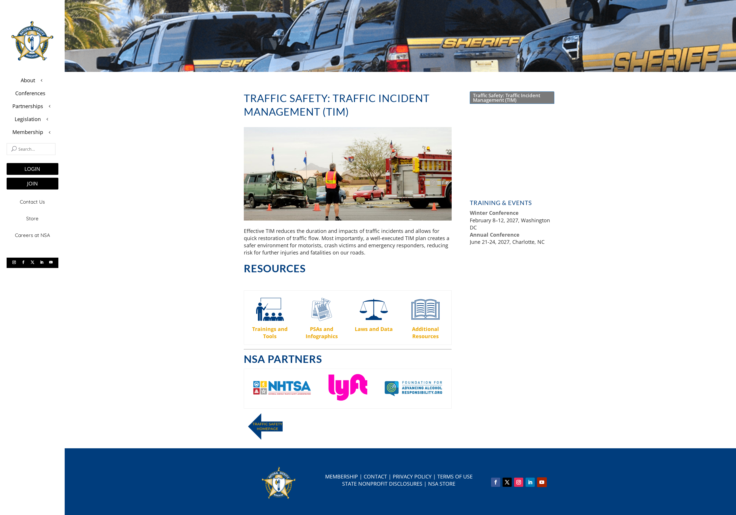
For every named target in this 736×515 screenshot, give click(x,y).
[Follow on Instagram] (14, 262)
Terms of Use (455, 476)
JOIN (32, 183)
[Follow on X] (32, 262)
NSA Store (441, 483)
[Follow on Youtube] (50, 262)
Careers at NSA (32, 235)
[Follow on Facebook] (23, 262)
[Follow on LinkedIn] (41, 262)
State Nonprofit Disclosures (382, 483)
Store (32, 218)
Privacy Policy (412, 476)
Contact (375, 476)
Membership (341, 476)
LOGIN (32, 168)
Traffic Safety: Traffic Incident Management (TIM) (506, 97)
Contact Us (32, 202)
